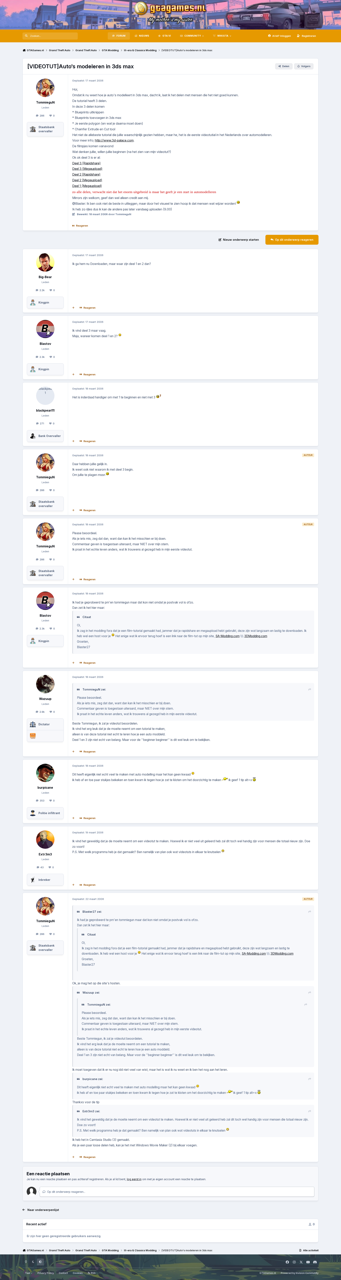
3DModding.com (255, 636)
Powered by (300, 1273)
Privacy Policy (45, 1273)
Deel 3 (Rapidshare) (86, 163)
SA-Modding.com (227, 636)
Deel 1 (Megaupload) (87, 186)
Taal (28, 1273)
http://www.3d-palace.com (114, 140)
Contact (63, 1273)
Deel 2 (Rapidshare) (86, 174)
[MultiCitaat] (73, 308)
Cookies (78, 1273)
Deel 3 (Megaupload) (87, 169)
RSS (93, 1273)
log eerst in (134, 1179)
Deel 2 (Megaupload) (87, 180)
